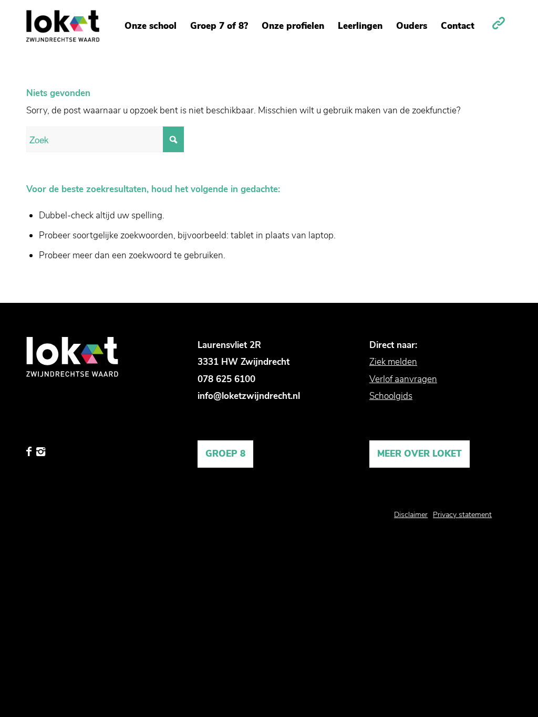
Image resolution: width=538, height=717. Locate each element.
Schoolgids (390, 396)
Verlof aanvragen (403, 379)
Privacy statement (462, 515)
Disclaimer (411, 515)
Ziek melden (393, 362)
